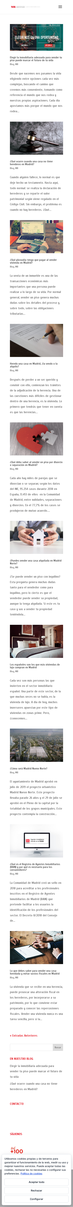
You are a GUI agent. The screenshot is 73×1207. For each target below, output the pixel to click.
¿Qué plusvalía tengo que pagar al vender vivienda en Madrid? (33, 261)
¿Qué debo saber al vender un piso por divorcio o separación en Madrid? (36, 464)
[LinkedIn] (23, 1143)
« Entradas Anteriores (23, 1035)
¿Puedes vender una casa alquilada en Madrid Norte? (35, 562)
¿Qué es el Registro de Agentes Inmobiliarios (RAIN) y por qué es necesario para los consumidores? (35, 867)
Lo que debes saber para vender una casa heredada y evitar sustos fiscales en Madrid (35, 972)
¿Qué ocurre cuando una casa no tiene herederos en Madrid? (31, 163)
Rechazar (36, 1190)
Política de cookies (31, 1173)
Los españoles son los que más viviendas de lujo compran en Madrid (35, 666)
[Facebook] (18, 1143)
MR (16, 64)
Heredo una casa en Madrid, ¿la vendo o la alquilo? (34, 365)
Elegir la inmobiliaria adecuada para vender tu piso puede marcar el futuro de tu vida (36, 59)
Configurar (36, 1198)
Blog (12, 64)
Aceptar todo (36, 1181)
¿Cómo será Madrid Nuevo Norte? (28, 768)
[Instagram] (12, 1143)
